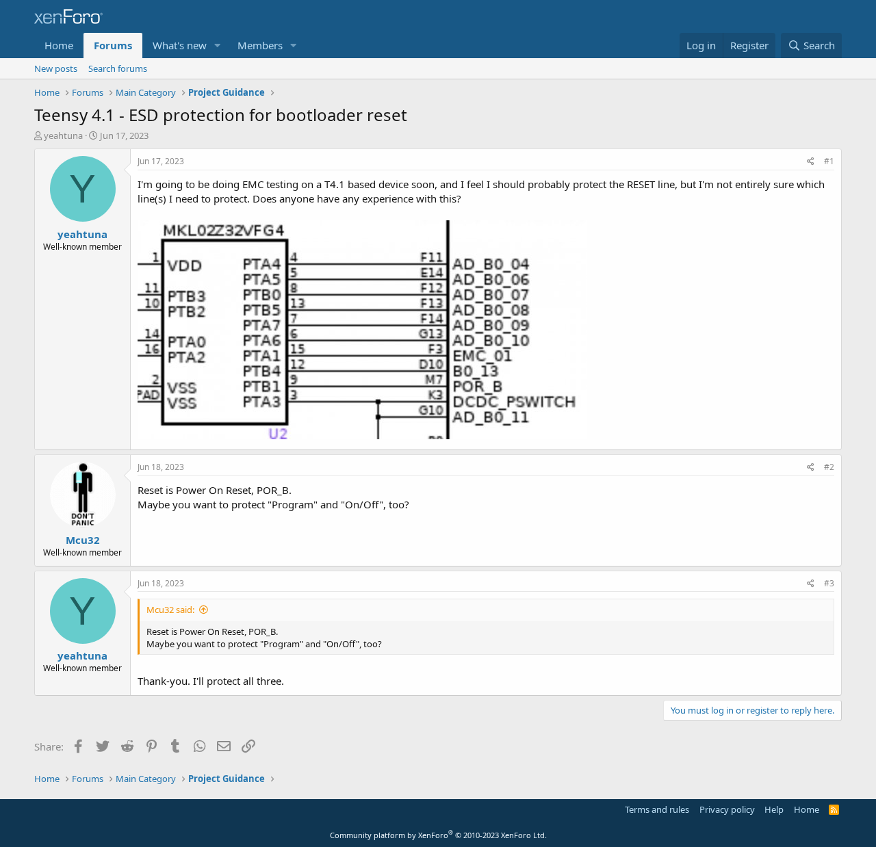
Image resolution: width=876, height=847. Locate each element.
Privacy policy (727, 809)
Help (774, 809)
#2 (829, 467)
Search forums (117, 68)
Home (58, 45)
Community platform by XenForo (438, 835)
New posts (55, 68)
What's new (180, 45)
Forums (113, 45)
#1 (829, 161)
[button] (217, 45)
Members (260, 45)
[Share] (810, 162)
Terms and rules (657, 809)
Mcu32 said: (170, 609)
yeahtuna (63, 135)
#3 (829, 583)
